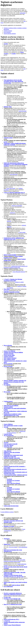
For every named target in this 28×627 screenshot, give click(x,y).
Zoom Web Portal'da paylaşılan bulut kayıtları (14, 560)
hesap (2, 22)
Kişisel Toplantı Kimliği (10, 255)
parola (5, 142)
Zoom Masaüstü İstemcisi (19, 271)
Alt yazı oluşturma (8, 435)
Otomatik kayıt (8, 551)
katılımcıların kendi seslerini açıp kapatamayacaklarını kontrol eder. (15, 266)
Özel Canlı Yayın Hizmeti (13, 483)
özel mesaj (6, 290)
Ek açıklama (7, 384)
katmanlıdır (22, 13)
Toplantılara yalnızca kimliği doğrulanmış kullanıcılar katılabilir (15, 144)
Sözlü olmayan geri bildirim (11, 405)
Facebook (9, 479)
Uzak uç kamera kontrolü (10, 444)
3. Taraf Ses (7, 620)
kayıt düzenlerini (23, 547)
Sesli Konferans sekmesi (10, 33)
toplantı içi (12, 212)
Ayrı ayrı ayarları (13, 547)
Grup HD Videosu (8, 445)
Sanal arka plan (8, 446)
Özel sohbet (7, 289)
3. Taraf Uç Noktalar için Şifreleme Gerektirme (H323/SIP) (13, 280)
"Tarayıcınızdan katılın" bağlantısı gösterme (15, 475)
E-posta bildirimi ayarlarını (7, 512)
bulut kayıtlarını (16, 585)
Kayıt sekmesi (7, 32)
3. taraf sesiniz (21, 232)
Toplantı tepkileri (8, 407)
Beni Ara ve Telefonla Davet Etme (13, 604)
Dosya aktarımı (8, 345)
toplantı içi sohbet (19, 282)
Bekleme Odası (8, 106)
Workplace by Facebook (13, 480)
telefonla (9, 221)
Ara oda (6, 427)
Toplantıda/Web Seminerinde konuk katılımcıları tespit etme (13, 456)
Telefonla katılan (8, 137)
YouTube (9, 482)
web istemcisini (13, 174)
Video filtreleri (7, 451)
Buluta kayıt (7, 544)
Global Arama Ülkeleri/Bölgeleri (12, 625)
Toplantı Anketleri (8, 356)
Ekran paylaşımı (8, 363)
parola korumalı (22, 111)
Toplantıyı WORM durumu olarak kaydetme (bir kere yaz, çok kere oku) (14, 576)
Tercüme (6, 442)
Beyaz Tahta (7, 391)
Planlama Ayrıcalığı (9, 526)
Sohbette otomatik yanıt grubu (12, 458)
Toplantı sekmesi (8, 30)
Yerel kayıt (6, 538)
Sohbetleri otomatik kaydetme (12, 292)
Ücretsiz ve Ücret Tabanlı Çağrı (12, 598)
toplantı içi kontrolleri (17, 205)
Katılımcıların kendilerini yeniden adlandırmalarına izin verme (12, 414)
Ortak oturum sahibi (9, 355)
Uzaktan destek (8, 434)
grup (24, 21)
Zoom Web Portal (10, 188)
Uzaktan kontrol (8, 401)
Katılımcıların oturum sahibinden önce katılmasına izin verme (14, 238)
